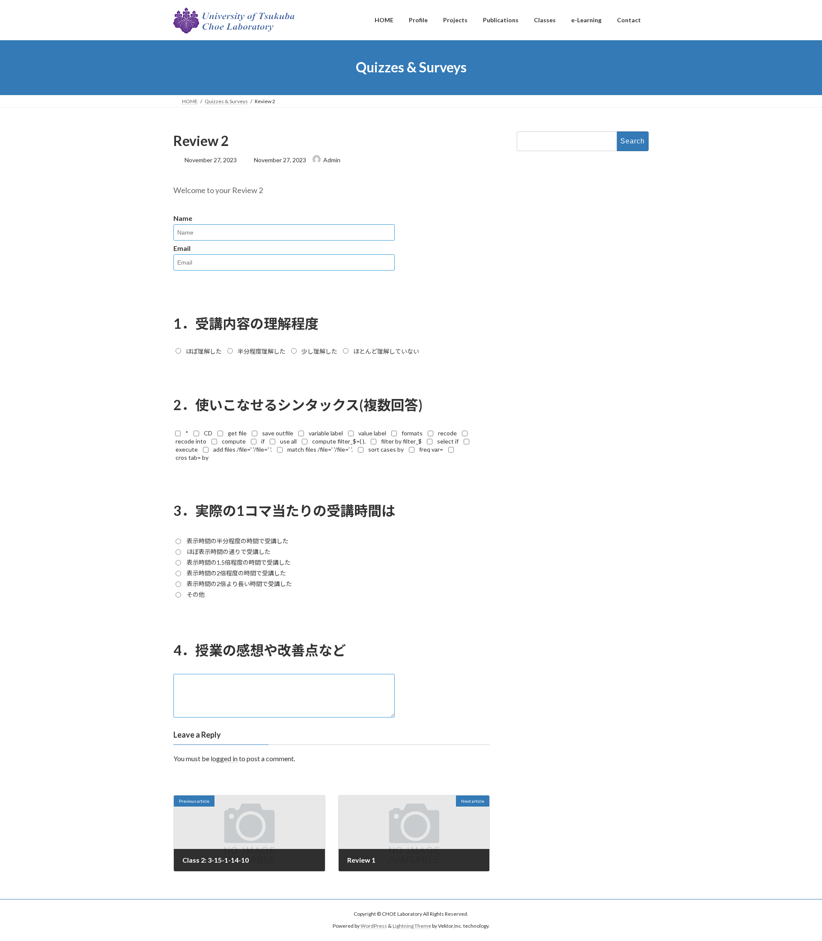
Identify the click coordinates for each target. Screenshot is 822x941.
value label (372, 433)
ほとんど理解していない (386, 351)
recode (447, 433)
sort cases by (386, 449)
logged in (224, 758)
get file (237, 433)
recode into (191, 441)
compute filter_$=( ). (339, 441)
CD (208, 433)
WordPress (373, 926)
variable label (326, 433)
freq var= (431, 449)
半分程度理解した (262, 351)
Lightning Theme (412, 926)
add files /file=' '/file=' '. (242, 449)
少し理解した (319, 351)
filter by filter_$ (401, 441)
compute (234, 441)
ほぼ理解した (204, 351)
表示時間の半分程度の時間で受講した (238, 541)
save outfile (277, 433)
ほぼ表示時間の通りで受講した (229, 551)
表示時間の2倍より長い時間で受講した (239, 583)
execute (187, 449)
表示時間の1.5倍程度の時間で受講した (239, 562)
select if (448, 441)
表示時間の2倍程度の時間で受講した (236, 573)
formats (412, 433)
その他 (196, 594)
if (263, 441)
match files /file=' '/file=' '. (320, 449)
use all (288, 441)
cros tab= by (192, 457)
